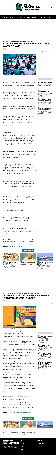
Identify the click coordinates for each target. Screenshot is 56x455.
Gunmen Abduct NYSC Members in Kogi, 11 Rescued (45, 83)
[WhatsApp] (52, 51)
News (7, 41)
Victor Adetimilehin (23, 51)
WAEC (17, 246)
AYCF (7, 246)
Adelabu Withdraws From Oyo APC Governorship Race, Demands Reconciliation (45, 109)
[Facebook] (3, 8)
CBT (10, 246)
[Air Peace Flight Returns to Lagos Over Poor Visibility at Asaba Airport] (45, 257)
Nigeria (13, 246)
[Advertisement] (28, 29)
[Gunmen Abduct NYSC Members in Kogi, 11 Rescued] (11, 257)
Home (4, 41)
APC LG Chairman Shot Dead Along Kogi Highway (44, 92)
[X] (4, 8)
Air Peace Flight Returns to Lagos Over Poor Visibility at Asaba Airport (44, 100)
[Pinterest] (48, 51)
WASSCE (20, 246)
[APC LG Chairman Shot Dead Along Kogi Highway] (28, 257)
